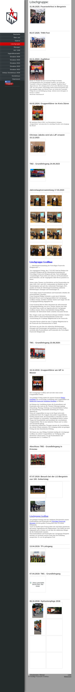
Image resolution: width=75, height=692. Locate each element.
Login (69, 674)
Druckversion (34, 674)
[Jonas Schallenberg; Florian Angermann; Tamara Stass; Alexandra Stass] (37, 353)
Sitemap (42, 674)
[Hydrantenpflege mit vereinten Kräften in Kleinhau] (37, 610)
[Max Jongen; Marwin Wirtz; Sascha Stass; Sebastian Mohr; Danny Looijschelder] (37, 459)
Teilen (8, 81)
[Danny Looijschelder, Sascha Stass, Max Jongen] (37, 584)
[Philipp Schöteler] (37, 383)
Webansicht (67, 676)
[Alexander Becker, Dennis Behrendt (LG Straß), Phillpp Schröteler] (37, 556)
